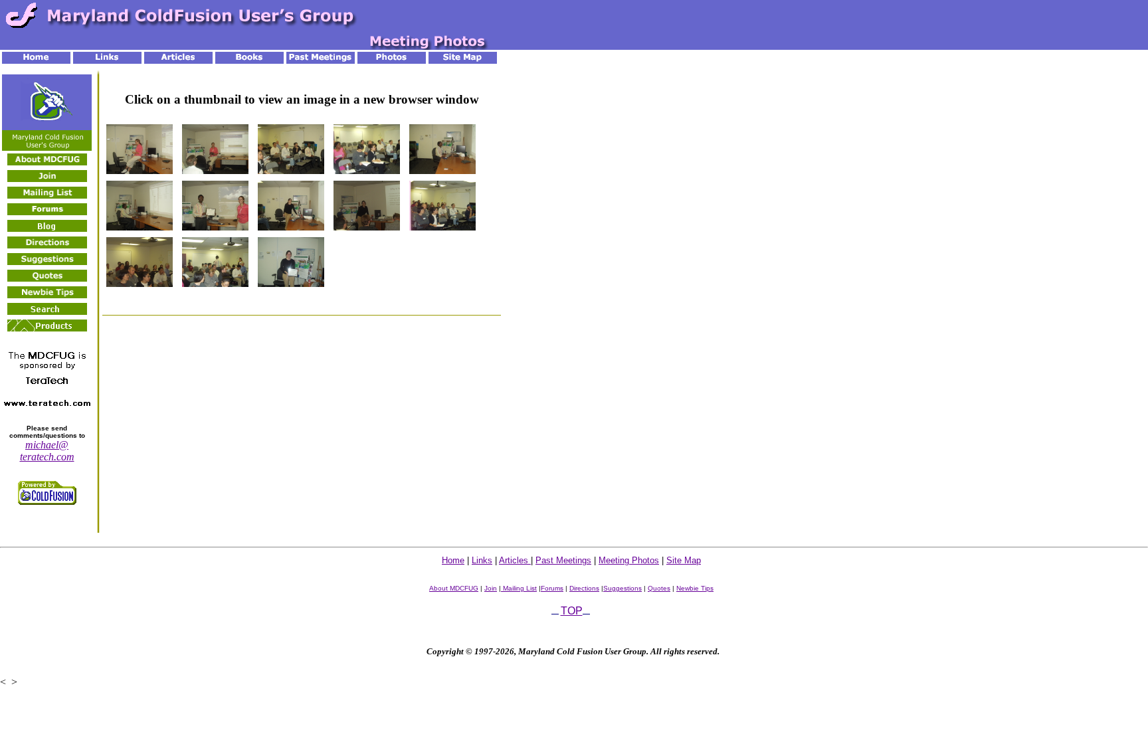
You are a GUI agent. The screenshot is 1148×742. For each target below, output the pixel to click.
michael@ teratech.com (47, 450)
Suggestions (622, 588)
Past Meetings (563, 560)
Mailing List (519, 588)
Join (490, 588)
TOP (572, 610)
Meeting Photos (629, 560)
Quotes (659, 588)
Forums (552, 588)
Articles (515, 560)
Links (482, 560)
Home (453, 560)
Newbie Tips (695, 588)
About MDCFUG (453, 588)
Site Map (683, 560)
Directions (584, 588)
